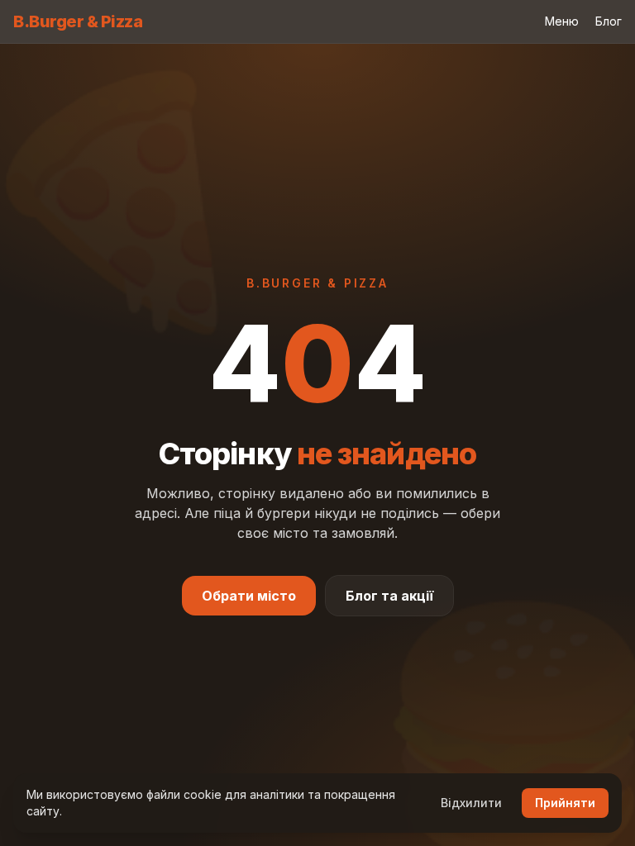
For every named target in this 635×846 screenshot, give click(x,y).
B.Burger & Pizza (77, 21)
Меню (562, 21)
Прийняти (565, 803)
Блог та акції (389, 595)
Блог (608, 21)
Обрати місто (249, 595)
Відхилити (471, 803)
